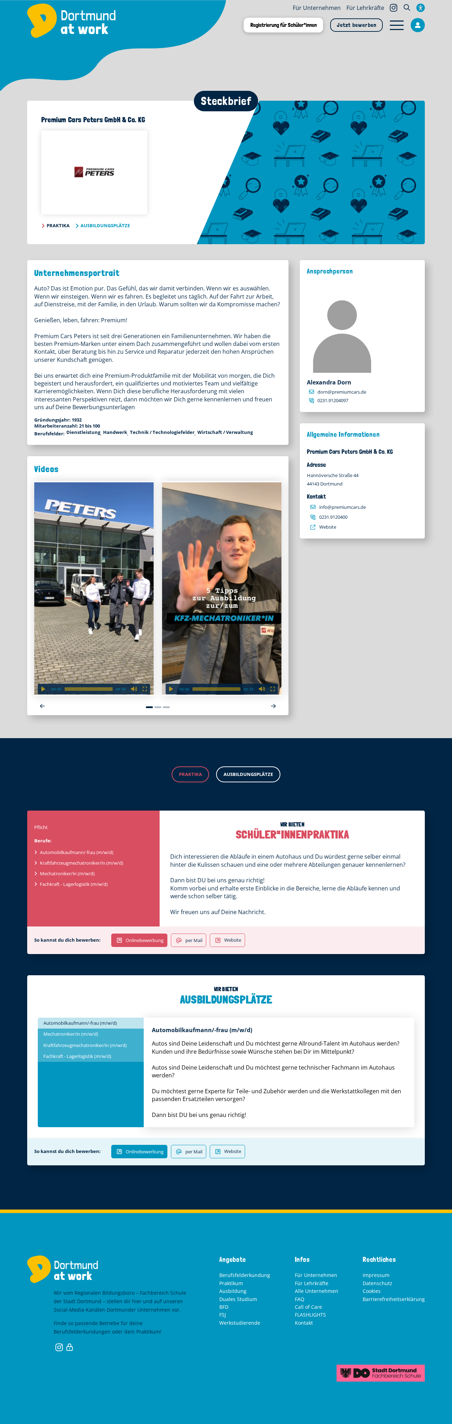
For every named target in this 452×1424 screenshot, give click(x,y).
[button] (407, 8)
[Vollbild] (144, 689)
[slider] (89, 689)
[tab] (91, 1023)
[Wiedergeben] (43, 689)
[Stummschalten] (134, 689)
